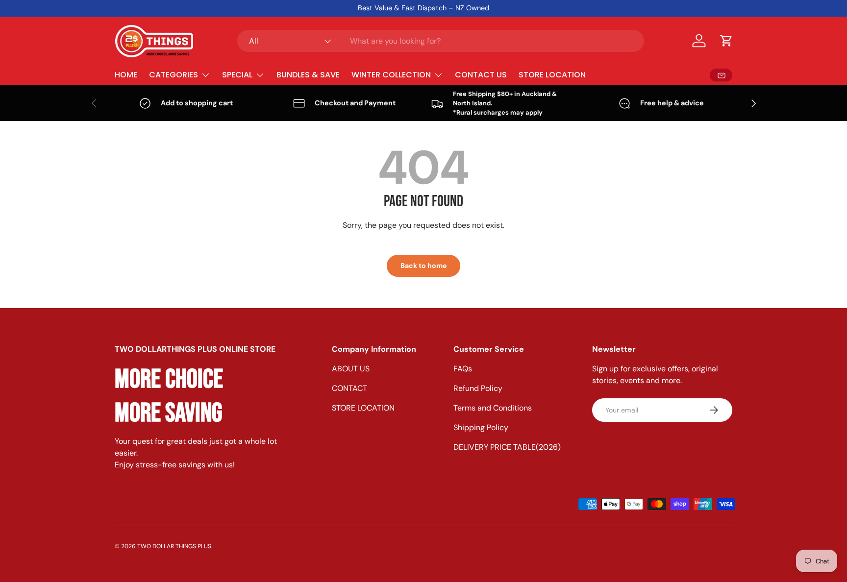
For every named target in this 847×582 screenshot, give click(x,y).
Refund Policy (477, 388)
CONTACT (349, 388)
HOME (126, 74)
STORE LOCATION (552, 74)
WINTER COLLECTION (391, 74)
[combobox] (440, 41)
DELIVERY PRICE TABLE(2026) (507, 447)
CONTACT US (481, 74)
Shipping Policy (480, 427)
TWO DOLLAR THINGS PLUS (174, 546)
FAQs (462, 369)
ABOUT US (351, 369)
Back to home (423, 265)
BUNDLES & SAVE (308, 74)
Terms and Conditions (492, 408)
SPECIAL (237, 74)
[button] (726, 40)
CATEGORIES (173, 74)
